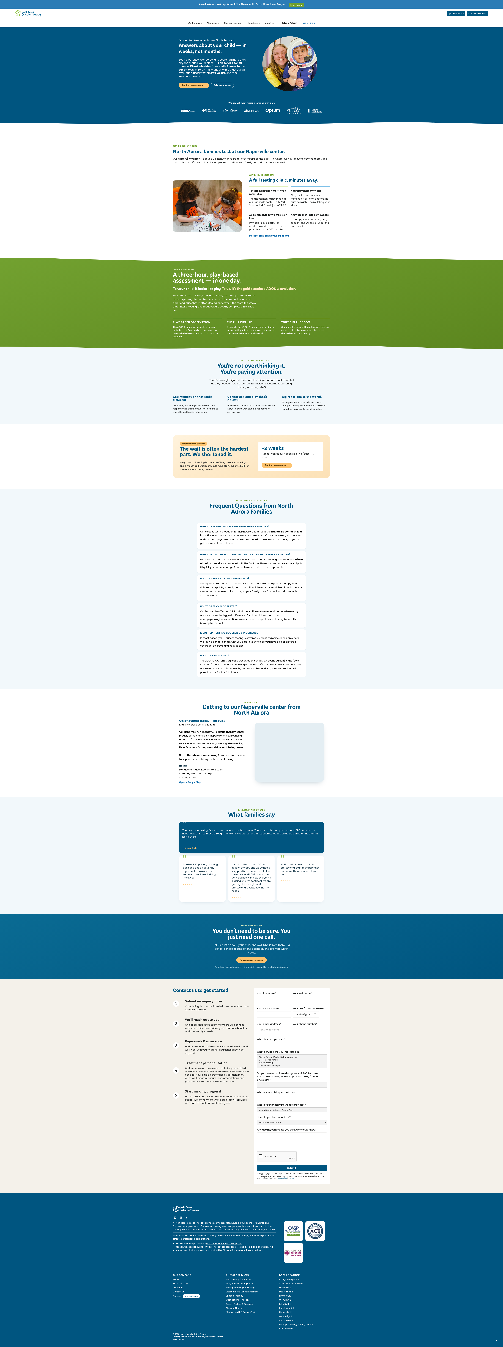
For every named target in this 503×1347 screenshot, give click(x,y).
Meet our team (180, 1283)
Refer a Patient (289, 23)
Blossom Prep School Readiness (242, 1291)
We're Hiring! (309, 23)
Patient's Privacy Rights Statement (205, 1336)
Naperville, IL (285, 1312)
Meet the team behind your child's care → (270, 236)
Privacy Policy (281, 1178)
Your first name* (266, 993)
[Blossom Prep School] (292, 1060)
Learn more (296, 5)
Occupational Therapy (237, 1299)
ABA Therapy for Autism (238, 1279)
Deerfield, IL (285, 1287)
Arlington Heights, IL (289, 1279)
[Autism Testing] (292, 1062)
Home (176, 1279)
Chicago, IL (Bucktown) (291, 1283)
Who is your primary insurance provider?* (281, 1104)
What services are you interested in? (278, 1051)
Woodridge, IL (286, 1316)
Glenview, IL (285, 1299)
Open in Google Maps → (191, 783)
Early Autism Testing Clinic (239, 1283)
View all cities (286, 1328)
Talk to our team (222, 86)
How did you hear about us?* (274, 1117)
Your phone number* (305, 1024)
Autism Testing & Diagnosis (239, 1304)
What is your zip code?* (271, 1039)
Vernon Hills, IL (286, 1320)
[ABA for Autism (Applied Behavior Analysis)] (292, 1057)
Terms (291, 1178)
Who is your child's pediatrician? (276, 1092)
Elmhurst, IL (285, 1295)
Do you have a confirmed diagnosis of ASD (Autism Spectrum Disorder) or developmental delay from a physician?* (287, 1076)
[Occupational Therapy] (292, 1065)
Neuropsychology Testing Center (296, 1324)
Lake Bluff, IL (285, 1304)
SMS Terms (178, 1339)
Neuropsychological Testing (240, 1287)
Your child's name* (268, 1008)
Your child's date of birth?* (308, 1008)
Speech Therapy (234, 1295)
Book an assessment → (194, 86)
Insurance (178, 1287)
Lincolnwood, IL (286, 1308)
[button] (194, 23)
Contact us (178, 1291)
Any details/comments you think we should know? (286, 1129)
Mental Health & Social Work (240, 1312)
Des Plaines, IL (286, 1291)
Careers (177, 1296)
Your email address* (269, 1024)
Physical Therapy (235, 1308)
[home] (28, 13)
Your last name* (302, 993)
